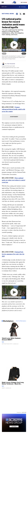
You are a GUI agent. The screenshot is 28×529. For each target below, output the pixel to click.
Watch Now (23, 2)
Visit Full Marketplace (21, 321)
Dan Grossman (11, 63)
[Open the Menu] (2, 2)
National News (8, 13)
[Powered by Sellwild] (24, 412)
